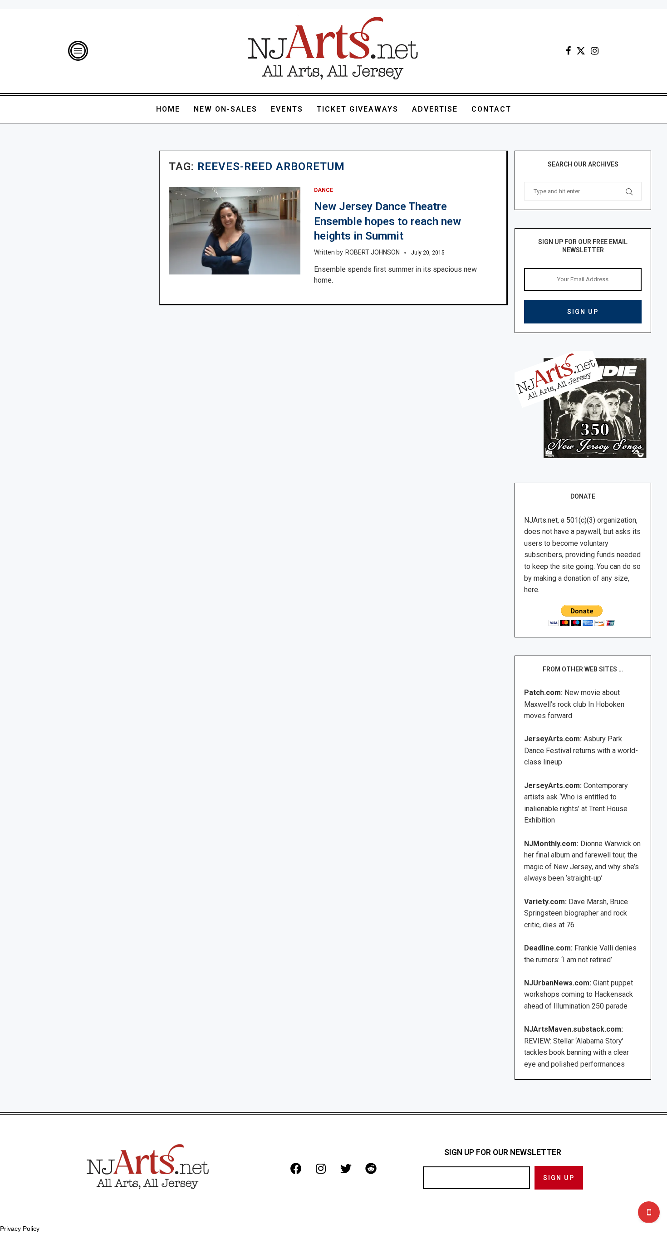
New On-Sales (225, 109)
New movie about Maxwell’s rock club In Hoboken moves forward (574, 704)
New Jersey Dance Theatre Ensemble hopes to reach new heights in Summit (387, 221)
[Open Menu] (78, 51)
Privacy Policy (19, 1228)
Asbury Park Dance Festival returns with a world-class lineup (581, 750)
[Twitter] (581, 51)
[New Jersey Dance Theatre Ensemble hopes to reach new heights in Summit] (234, 230)
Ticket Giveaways (357, 109)
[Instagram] (594, 51)
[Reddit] (370, 1168)
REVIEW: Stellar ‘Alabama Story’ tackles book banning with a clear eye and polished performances (576, 1052)
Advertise (435, 109)
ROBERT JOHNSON (372, 252)
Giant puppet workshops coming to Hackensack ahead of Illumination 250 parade (578, 994)
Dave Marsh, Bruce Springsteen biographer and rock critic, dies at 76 (576, 913)
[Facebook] (568, 51)
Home (168, 109)
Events (287, 109)
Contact (491, 109)
